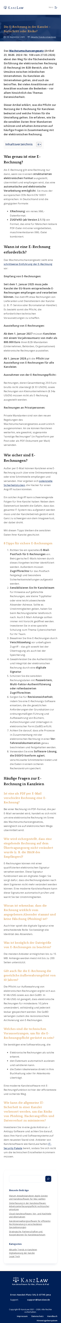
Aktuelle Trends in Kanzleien (43, 37)
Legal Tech (14, 1256)
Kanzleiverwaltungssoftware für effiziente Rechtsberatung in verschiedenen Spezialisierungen (29, 1224)
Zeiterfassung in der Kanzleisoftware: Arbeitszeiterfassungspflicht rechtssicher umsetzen (29, 1206)
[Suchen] (48, 1179)
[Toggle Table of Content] (37, 144)
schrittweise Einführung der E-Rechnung (28, 264)
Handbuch (52, 1316)
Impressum (22, 1316)
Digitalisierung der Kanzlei (22, 1253)
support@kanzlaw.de (38, 1299)
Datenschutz (37, 1316)
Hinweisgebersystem (47, 1320)
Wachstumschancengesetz (26, 50)
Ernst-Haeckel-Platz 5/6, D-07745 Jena (30, 1294)
